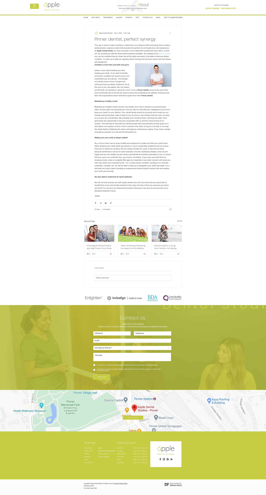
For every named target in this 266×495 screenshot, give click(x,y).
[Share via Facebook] (96, 203)
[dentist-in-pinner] (99, 233)
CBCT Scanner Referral (106, 451)
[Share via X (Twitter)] (101, 203)
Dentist (97, 196)
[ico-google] (167, 459)
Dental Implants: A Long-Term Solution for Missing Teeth (165, 247)
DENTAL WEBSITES (175, 483)
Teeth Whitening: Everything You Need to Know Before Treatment (133, 247)
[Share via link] (111, 203)
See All (179, 221)
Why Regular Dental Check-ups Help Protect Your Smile (99, 247)
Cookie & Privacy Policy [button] (120, 483)
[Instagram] (164, 459)
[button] (34, 5)
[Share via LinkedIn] (106, 203)
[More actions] (170, 33)
